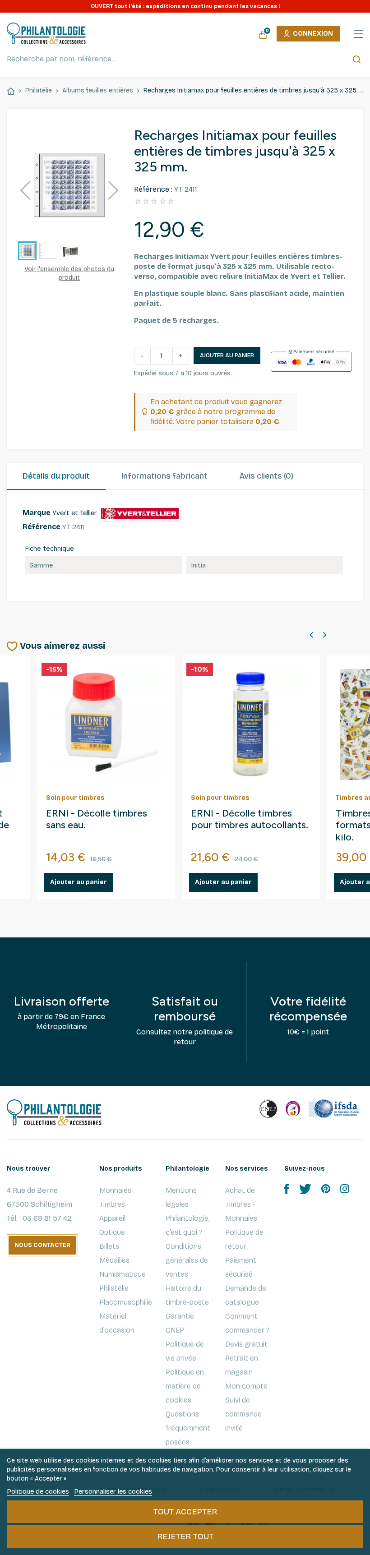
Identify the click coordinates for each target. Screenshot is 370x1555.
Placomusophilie (125, 1302)
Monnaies (115, 1190)
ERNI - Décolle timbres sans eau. (96, 819)
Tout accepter (185, 1512)
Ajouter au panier (227, 355)
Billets (109, 1246)
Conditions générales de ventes (187, 1260)
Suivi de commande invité (243, 1414)
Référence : (153, 189)
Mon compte (246, 1386)
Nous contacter (42, 1245)
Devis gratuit (246, 1344)
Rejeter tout (185, 1536)
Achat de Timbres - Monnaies (241, 1204)
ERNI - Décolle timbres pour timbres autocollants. (249, 819)
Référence (41, 526)
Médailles (114, 1260)
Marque (37, 512)
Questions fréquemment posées (188, 1428)
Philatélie (114, 1288)
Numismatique (122, 1274)
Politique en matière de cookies (185, 1386)
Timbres (112, 1204)
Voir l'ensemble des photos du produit (69, 273)
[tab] (56, 476)
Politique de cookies (38, 1491)
